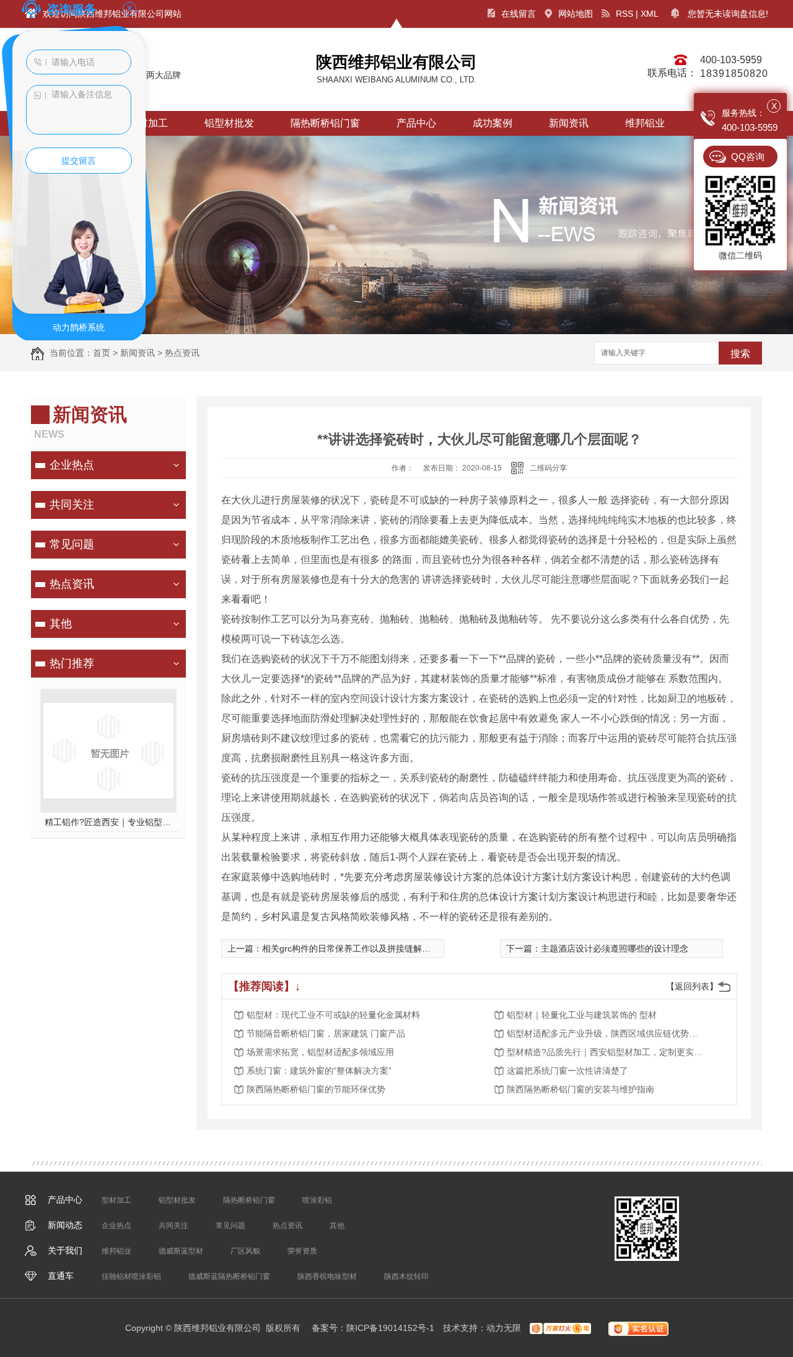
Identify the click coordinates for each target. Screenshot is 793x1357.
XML (650, 14)
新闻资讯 (569, 123)
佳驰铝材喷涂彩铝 (131, 1276)
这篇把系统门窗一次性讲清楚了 (567, 1071)
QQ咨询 (748, 156)
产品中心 (416, 123)
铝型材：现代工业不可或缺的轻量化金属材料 (333, 1015)
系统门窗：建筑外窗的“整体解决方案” (319, 1071)
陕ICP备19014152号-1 (390, 1328)
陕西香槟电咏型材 (327, 1276)
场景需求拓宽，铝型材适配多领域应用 (320, 1052)
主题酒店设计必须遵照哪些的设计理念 (614, 948)
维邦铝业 (645, 123)
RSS (624, 14)
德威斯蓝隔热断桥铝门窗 (229, 1276)
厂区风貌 (245, 1251)
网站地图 (575, 14)
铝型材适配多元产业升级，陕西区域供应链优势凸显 (606, 1033)
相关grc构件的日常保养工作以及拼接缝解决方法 (355, 948)
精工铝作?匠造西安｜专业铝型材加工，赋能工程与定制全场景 (109, 822)
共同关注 (72, 504)
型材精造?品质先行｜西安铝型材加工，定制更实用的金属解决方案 (606, 1052)
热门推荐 (72, 663)
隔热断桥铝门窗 (325, 123)
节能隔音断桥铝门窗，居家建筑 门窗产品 (326, 1033)
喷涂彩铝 (317, 1200)
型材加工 (116, 1200)
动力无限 (503, 1328)
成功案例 (492, 123)
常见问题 (72, 544)
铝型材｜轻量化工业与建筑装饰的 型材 (582, 1015)
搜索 (740, 353)
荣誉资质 (302, 1251)
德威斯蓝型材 (181, 1251)
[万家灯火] (560, 1328)
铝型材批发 (229, 123)
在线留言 (518, 14)
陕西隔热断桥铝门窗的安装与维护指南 (580, 1089)
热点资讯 (182, 353)
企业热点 (72, 465)
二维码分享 (548, 468)
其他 (61, 623)
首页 (101, 353)
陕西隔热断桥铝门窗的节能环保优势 (316, 1089)
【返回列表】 (692, 986)
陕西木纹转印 (406, 1276)
